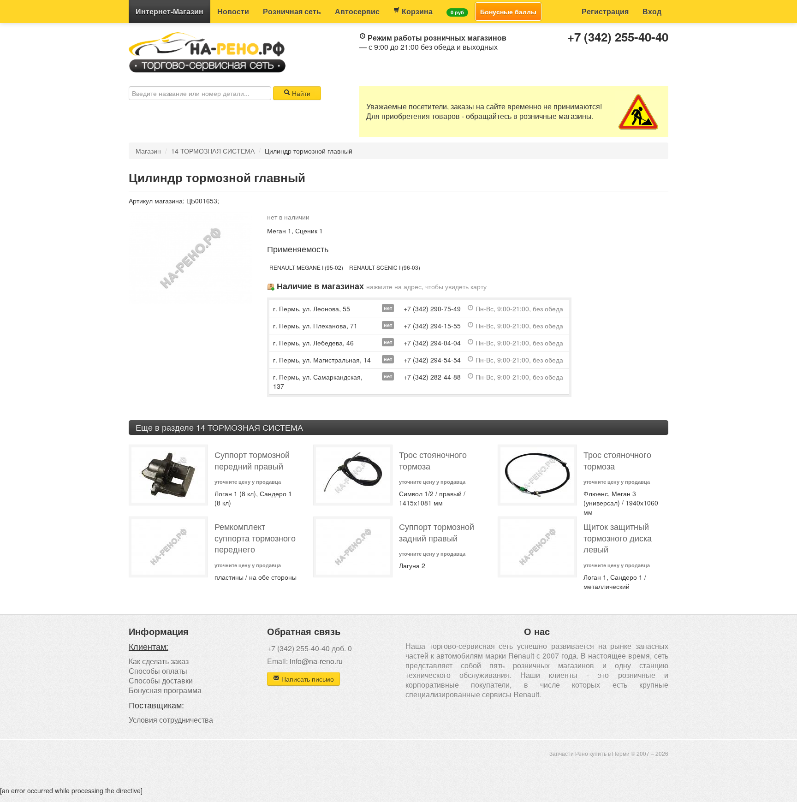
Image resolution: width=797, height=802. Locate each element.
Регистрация (605, 11)
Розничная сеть (292, 11)
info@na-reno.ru (316, 661)
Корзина (416, 11)
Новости (233, 11)
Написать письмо (307, 678)
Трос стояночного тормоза (433, 460)
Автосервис (357, 11)
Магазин (169, 11)
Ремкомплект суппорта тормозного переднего (255, 538)
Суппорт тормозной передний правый (252, 460)
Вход (651, 11)
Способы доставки (161, 680)
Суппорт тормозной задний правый (436, 532)
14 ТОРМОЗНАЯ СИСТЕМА (213, 150)
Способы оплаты (158, 670)
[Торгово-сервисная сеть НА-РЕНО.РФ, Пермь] (207, 51)
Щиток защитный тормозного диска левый (617, 538)
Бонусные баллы (508, 11)
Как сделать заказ (159, 661)
